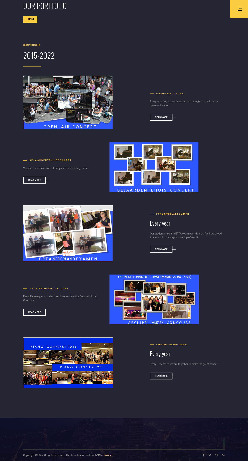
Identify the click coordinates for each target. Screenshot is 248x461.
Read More (161, 117)
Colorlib (108, 455)
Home (31, 19)
